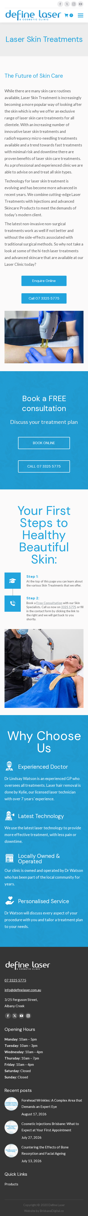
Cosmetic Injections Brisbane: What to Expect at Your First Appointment (50, 1127)
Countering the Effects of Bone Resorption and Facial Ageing (45, 1150)
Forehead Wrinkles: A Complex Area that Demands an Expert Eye (51, 1103)
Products (11, 1184)
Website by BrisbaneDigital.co (44, 1211)
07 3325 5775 (15, 980)
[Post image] (11, 1104)
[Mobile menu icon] (80, 15)
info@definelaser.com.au (23, 990)
